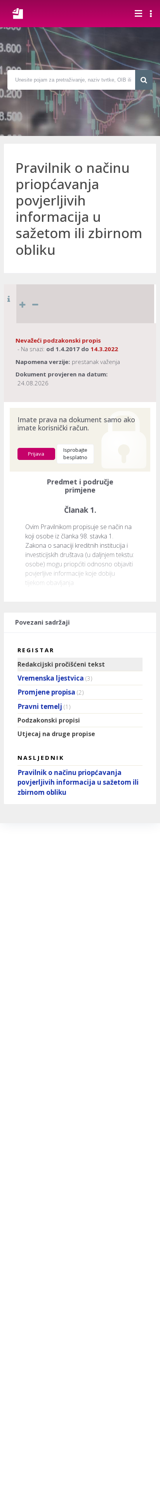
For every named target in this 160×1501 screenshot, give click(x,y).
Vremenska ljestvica (50, 678)
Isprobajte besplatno (75, 453)
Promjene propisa (46, 692)
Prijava (36, 453)
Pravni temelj (39, 706)
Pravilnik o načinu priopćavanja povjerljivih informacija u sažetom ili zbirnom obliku (78, 782)
